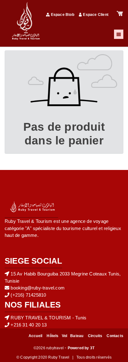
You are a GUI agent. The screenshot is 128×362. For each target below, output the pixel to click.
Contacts (115, 336)
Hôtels (52, 336)
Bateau (76, 336)
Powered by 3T (81, 348)
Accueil (35, 336)
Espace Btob (62, 14)
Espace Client (95, 14)
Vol (64, 336)
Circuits (95, 336)
